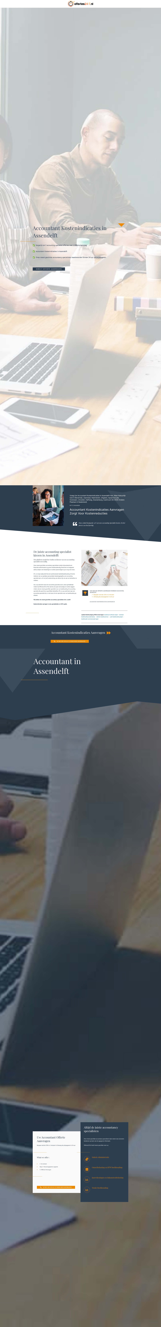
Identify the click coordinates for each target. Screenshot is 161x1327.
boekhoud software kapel (111, 614)
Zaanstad (87, 498)
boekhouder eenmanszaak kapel (89, 619)
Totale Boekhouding (100, 1188)
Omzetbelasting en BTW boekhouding (107, 1167)
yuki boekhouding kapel (116, 617)
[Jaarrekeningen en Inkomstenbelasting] (87, 1180)
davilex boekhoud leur (102, 617)
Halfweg (89, 500)
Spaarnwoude (113, 498)
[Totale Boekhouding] (87, 1190)
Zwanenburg (97, 500)
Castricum (107, 500)
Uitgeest (104, 498)
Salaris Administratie (100, 1157)
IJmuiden (81, 500)
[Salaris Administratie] (87, 1159)
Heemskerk (95, 498)
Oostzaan (73, 500)
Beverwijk (79, 498)
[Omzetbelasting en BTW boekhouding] (87, 1169)
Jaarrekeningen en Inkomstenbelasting (107, 1177)
